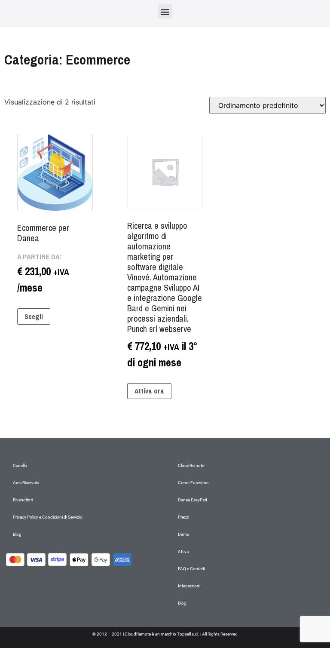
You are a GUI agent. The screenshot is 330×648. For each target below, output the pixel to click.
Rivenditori (23, 500)
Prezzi (183, 517)
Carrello (20, 465)
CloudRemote (191, 465)
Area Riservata (26, 482)
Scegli (33, 316)
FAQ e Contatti (191, 568)
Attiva (183, 551)
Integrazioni (189, 586)
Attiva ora (149, 391)
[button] (165, 11)
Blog (17, 534)
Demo (183, 534)
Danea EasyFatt (192, 500)
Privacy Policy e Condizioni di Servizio (47, 517)
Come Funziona (193, 482)
